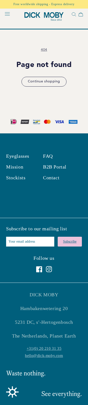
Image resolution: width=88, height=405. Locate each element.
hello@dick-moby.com (44, 355)
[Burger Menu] (7, 14)
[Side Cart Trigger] (80, 15)
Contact (51, 177)
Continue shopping (44, 81)
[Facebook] (39, 269)
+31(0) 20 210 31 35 (44, 348)
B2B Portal (54, 167)
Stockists (15, 177)
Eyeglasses (17, 156)
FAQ (48, 156)
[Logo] (44, 17)
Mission (14, 167)
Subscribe (70, 241)
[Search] (73, 15)
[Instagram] (49, 269)
